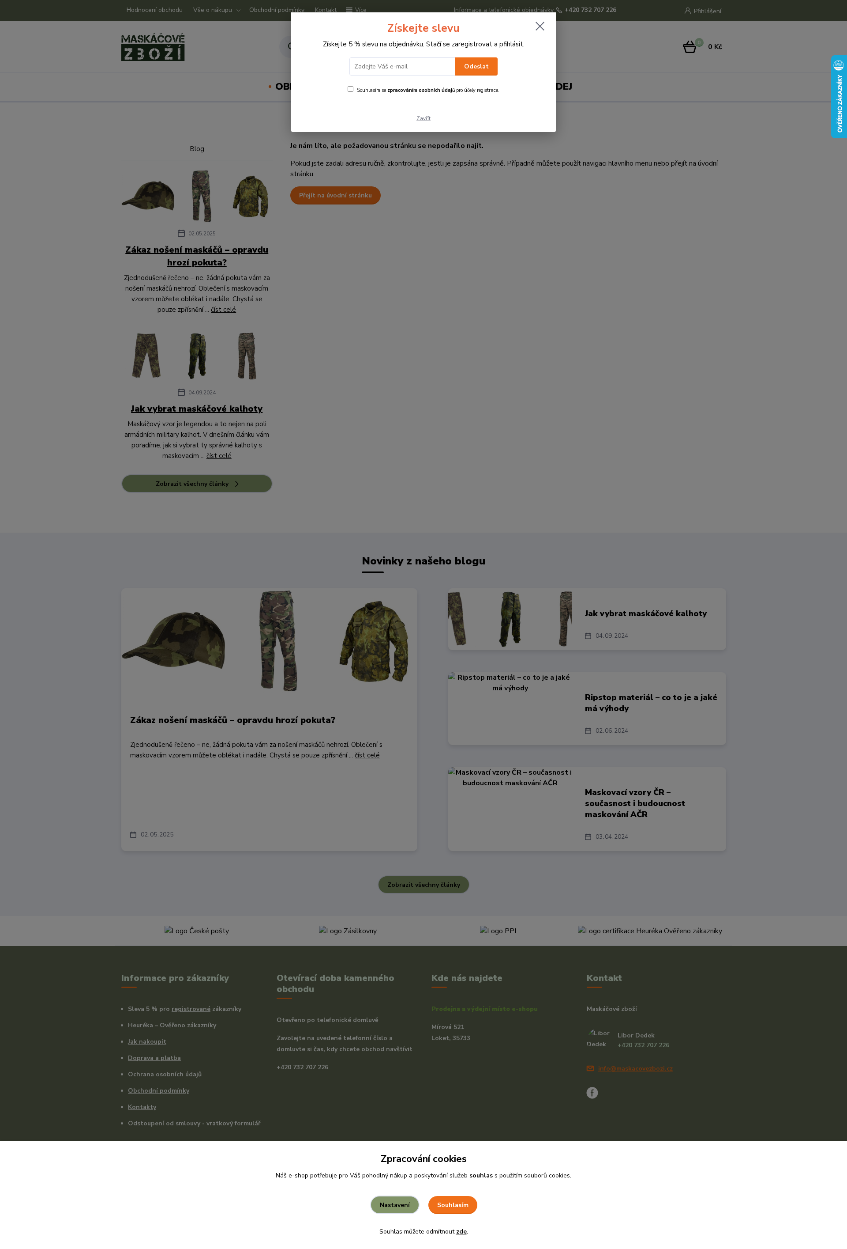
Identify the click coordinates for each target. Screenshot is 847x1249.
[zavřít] (540, 26)
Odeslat (476, 66)
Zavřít (423, 118)
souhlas (481, 1175)
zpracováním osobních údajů (421, 90)
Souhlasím (452, 1205)
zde (461, 1231)
